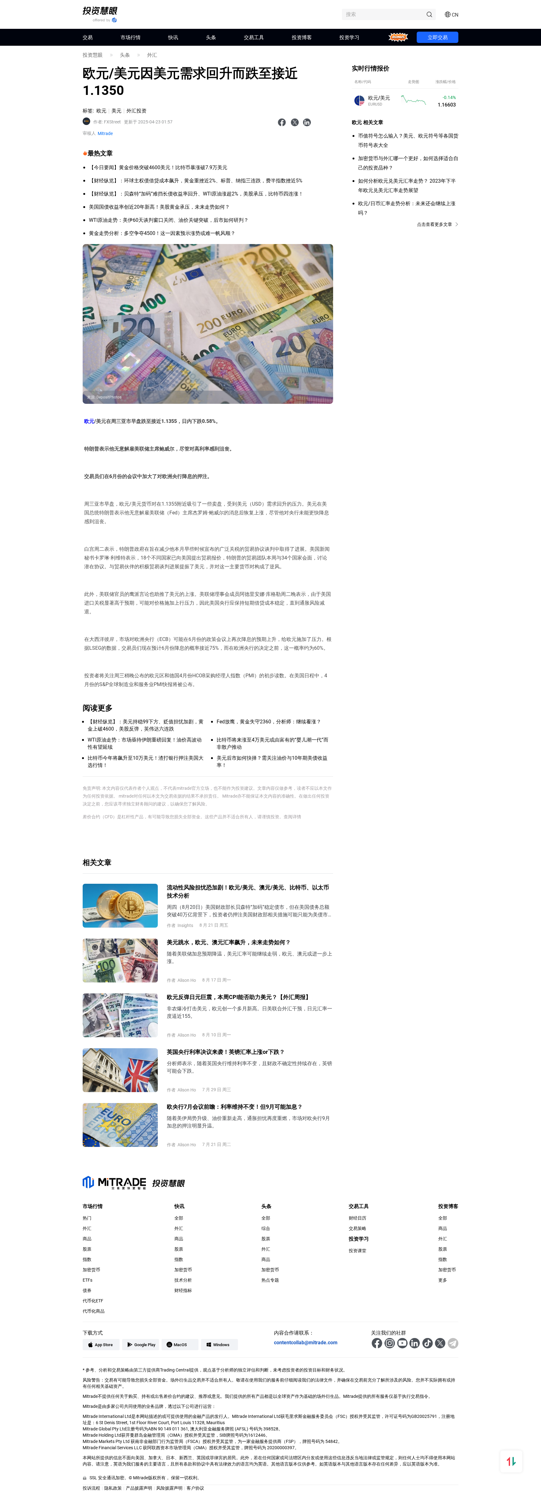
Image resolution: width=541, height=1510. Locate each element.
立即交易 (438, 37)
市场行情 (131, 37)
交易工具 (254, 37)
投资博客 (302, 37)
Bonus (398, 37)
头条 (211, 37)
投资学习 (349, 37)
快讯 (173, 37)
